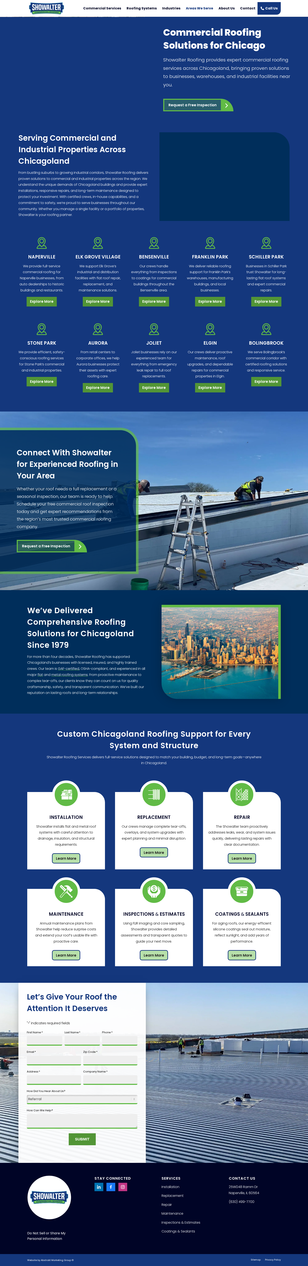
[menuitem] (256, 1260)
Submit (82, 1139)
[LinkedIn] (98, 1187)
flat (40, 674)
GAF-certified (68, 668)
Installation (170, 1186)
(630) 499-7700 (241, 1201)
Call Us (271, 8)
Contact (247, 8)
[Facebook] (110, 1187)
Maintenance (172, 1213)
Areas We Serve (199, 8)
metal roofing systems (69, 674)
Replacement (173, 1195)
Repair (167, 1204)
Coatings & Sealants (178, 1231)
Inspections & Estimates (181, 1222)
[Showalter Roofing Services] (46, 8)
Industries (171, 8)
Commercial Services (102, 8)
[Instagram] (122, 1187)
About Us (227, 8)
